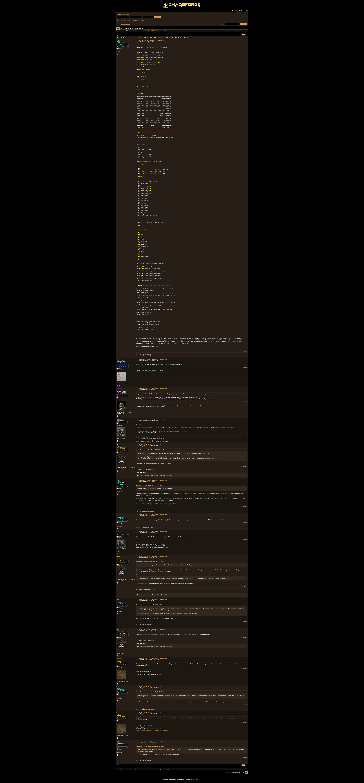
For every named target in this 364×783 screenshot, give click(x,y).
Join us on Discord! (125, 24)
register (127, 14)
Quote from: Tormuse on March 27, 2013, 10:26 (150, 746)
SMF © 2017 (181, 777)
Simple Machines (188, 777)
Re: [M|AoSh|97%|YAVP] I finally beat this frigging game (153, 359)
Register (141, 28)
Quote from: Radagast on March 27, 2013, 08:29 (150, 561)
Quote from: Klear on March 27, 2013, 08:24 (149, 485)
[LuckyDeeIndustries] (119, 385)
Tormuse (119, 658)
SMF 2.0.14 (174, 777)
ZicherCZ (119, 388)
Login (136, 28)
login (122, 14)
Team (131, 28)
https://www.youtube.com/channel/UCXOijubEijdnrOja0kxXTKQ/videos (152, 676)
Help (121, 28)
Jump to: (228, 772)
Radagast (119, 419)
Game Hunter (143, 30)
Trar (117, 40)
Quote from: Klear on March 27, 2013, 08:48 (149, 605)
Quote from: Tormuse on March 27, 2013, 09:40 (150, 692)
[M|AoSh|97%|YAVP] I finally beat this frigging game (152, 40)
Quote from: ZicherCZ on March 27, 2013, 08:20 (150, 450)
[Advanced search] (223, 24)
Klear (118, 445)
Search (126, 28)
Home (117, 28)
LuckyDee (119, 359)
